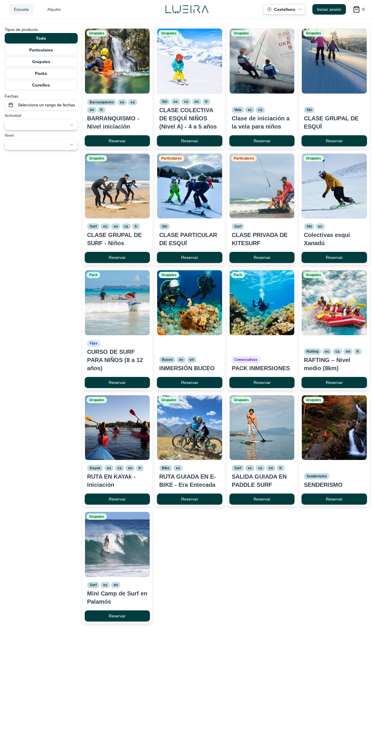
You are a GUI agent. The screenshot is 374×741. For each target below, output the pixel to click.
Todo (41, 38)
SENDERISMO (323, 485)
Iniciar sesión (329, 9)
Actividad (13, 115)
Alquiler (54, 9)
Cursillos (41, 85)
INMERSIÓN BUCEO (187, 368)
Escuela (21, 9)
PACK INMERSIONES (261, 368)
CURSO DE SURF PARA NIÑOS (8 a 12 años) (115, 360)
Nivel (9, 135)
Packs (41, 73)
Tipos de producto (21, 29)
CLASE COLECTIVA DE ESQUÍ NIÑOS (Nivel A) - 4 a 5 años (188, 118)
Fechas (11, 96)
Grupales (41, 61)
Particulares (41, 50)
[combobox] (41, 125)
